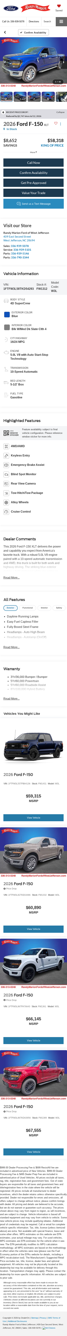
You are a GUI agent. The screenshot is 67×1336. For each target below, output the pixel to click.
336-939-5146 (20, 253)
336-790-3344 (20, 257)
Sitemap (34, 1318)
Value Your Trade (33, 193)
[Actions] (60, 124)
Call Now (33, 163)
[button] (13, 21)
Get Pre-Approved (33, 183)
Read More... (11, 577)
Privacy (43, 1318)
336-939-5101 (22, 249)
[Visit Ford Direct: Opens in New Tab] (49, 1328)
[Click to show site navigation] (61, 21)
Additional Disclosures (17, 1321)
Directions (34, 21)
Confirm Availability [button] (34, 173)
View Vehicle (33, 817)
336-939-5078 (20, 245)
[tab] (10, 608)
